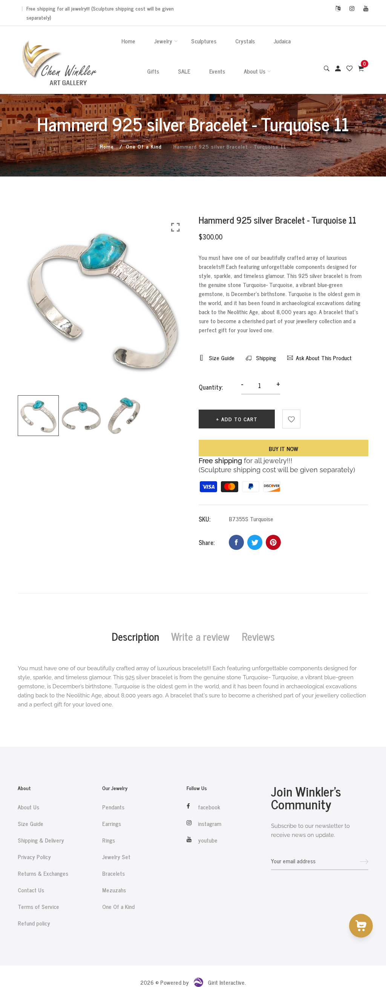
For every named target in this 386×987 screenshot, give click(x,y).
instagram (209, 823)
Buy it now (283, 448)
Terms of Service (38, 906)
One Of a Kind (144, 146)
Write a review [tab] (200, 636)
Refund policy (34, 923)
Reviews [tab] (258, 636)
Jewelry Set (116, 857)
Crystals (245, 41)
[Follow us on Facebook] (236, 542)
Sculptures (203, 41)
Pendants (113, 807)
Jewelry (163, 41)
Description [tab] (135, 636)
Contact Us (31, 890)
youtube (208, 840)
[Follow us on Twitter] (254, 542)
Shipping (265, 357)
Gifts (153, 71)
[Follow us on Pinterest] (273, 542)
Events (217, 71)
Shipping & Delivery (41, 840)
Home (128, 41)
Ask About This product (324, 357)
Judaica (282, 41)
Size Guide (220, 357)
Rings (108, 840)
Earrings (111, 823)
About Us (254, 71)
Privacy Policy (34, 857)
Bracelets (113, 873)
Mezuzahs (114, 890)
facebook (209, 807)
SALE (184, 71)
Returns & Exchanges (43, 873)
